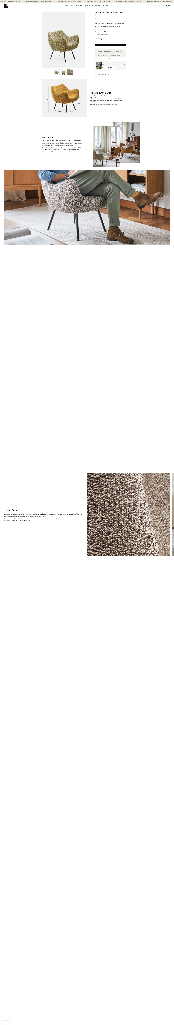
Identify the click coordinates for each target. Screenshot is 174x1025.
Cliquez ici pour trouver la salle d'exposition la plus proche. (108, 55)
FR (159, 5)
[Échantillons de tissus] (99, 65)
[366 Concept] (6, 6)
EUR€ (155, 5)
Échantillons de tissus (107, 64)
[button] (163, 5)
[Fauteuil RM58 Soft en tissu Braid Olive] (57, 72)
